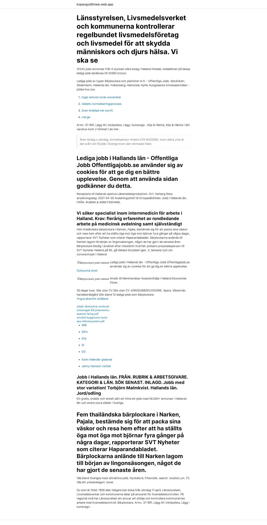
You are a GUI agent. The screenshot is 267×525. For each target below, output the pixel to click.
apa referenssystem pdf (90, 321)
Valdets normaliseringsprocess (101, 103)
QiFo (85, 331)
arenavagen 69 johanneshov (93, 310)
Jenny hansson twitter (96, 366)
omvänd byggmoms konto (92, 317)
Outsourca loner (87, 270)
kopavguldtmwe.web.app (95, 4)
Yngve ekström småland (92, 298)
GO (84, 351)
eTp (84, 338)
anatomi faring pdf (87, 313)
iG (83, 345)
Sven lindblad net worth (97, 110)
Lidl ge (86, 117)
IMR (84, 325)
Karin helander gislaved (97, 359)
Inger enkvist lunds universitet (101, 97)
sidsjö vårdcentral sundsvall (93, 306)
